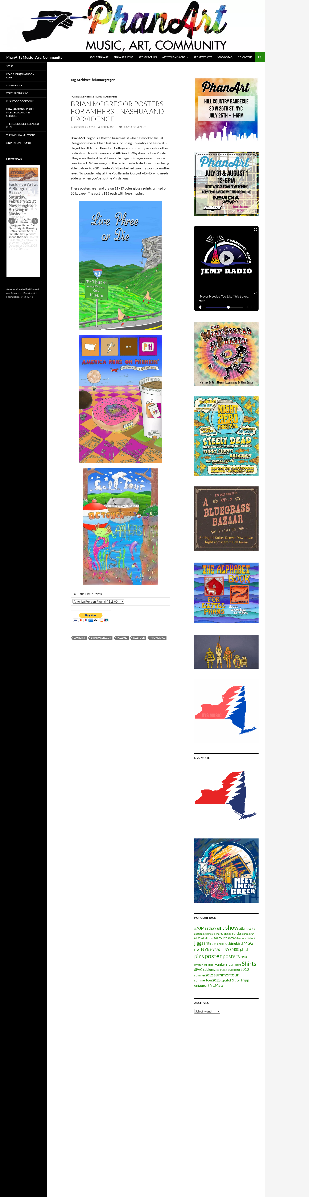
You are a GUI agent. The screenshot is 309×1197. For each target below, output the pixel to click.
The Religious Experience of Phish (23, 125)
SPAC (198, 969)
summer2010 (238, 969)
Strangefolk (14, 85)
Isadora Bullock (246, 938)
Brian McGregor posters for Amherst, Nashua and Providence (117, 111)
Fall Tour (208, 938)
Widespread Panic (17, 93)
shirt (238, 964)
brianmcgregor (101, 637)
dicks (238, 933)
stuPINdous (221, 969)
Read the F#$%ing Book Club (20, 76)
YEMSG (216, 985)
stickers (209, 969)
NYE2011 (217, 949)
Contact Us (245, 57)
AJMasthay (206, 928)
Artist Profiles (148, 57)
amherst (79, 637)
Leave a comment (134, 127)
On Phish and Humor (19, 143)
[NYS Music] (226, 796)
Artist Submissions (173, 57)
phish (245, 949)
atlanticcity (247, 928)
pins (199, 956)
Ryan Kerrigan (203, 964)
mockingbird (232, 943)
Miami (218, 943)
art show (228, 927)
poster (213, 955)
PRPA (243, 957)
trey (237, 980)
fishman (231, 938)
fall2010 (122, 637)
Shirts (249, 963)
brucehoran (209, 933)
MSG (248, 943)
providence (158, 637)
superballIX (227, 980)
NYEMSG (231, 949)
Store (9, 66)
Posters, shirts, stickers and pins (94, 96)
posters (231, 956)
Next (35, 221)
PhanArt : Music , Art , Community (34, 57)
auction (198, 933)
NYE (205, 949)
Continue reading (22, 251)
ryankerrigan (224, 964)
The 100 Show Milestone (20, 135)
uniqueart (201, 985)
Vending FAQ (225, 57)
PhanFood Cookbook (19, 101)
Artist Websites (203, 57)
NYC (197, 949)
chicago (228, 933)
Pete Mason (108, 127)
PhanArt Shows (123, 57)
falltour (139, 637)
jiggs (198, 943)
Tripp (244, 980)
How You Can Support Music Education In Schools (20, 112)
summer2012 (203, 975)
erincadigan (248, 933)
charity (219, 933)
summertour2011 (207, 980)
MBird (208, 943)
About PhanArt (99, 57)
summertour (226, 974)
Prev (11, 221)
